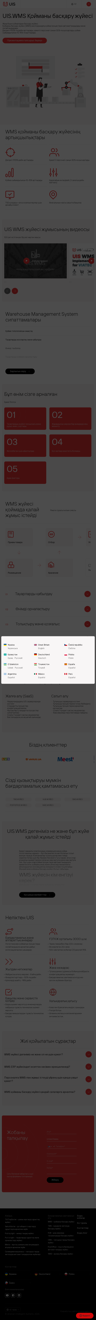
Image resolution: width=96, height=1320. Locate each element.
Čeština (71, 648)
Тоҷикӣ (41, 667)
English (41, 648)
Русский (18, 658)
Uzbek (10, 667)
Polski (71, 658)
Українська (13, 648)
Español (71, 667)
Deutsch (42, 658)
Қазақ (10, 658)
